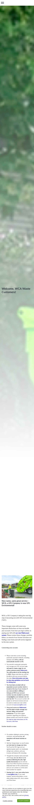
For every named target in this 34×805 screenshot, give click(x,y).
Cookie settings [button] (7, 801)
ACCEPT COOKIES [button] (23, 801)
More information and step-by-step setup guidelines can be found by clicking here (18, 680)
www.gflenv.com (13, 774)
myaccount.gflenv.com (19, 705)
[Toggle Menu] (2, 3)
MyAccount (23, 670)
